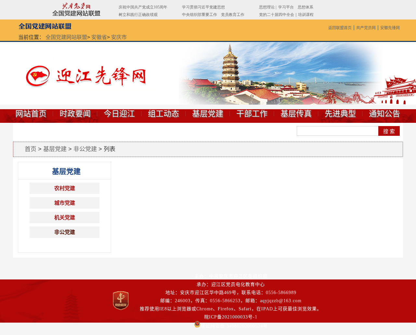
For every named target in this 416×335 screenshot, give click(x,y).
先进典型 (340, 114)
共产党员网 (366, 28)
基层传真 (296, 114)
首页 (30, 149)
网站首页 (30, 114)
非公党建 (85, 149)
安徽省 (99, 37)
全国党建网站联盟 (66, 37)
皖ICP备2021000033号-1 (230, 317)
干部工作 (251, 114)
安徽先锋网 (390, 28)
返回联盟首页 (340, 28)
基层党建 (207, 114)
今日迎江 (119, 114)
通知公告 (384, 114)
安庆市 (119, 37)
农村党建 (64, 188)
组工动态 (163, 114)
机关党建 (64, 217)
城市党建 (64, 203)
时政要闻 (75, 114)
